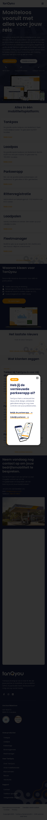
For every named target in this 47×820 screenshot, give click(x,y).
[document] (23, 410)
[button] (37, 378)
